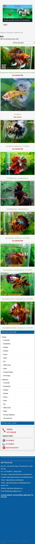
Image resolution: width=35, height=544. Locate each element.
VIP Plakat (6, 375)
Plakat (4, 337)
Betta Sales (15, 541)
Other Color (7, 365)
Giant (5, 358)
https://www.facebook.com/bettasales (20, 474)
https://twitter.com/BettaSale (15, 480)
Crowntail (6, 340)
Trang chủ (3, 32)
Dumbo (5, 351)
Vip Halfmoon (7, 418)
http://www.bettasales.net (15, 488)
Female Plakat (8, 372)
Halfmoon (17, 32)
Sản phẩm (10, 32)
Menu (5, 24)
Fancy (5, 354)
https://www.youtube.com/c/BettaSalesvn (20, 477)
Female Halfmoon (9, 415)
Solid (5, 368)
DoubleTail (6, 344)
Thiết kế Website (24, 541)
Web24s (3, 543)
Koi (4, 361)
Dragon (5, 347)
